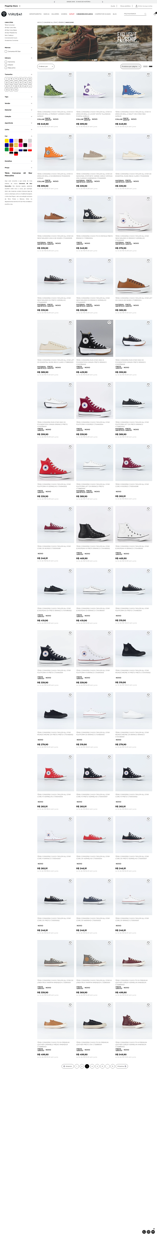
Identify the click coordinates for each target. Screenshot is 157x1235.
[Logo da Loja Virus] (11, 14)
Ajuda (113, 6)
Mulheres (55, 14)
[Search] (145, 14)
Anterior (69, 1066)
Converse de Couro (11, 38)
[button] (54, 2)
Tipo (6, 97)
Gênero (8, 58)
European (29, 194)
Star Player (12, 196)
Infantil (10, 65)
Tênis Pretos (12, 199)
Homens (64, 14)
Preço (7, 168)
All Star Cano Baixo (11, 30)
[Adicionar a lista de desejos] (70, 74)
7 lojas (90, 1)
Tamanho (8, 74)
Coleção (8, 116)
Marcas (7, 48)
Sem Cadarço (9, 35)
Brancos (22, 199)
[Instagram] (148, 1232)
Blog (115, 14)
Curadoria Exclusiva (84, 14)
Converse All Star (14, 51)
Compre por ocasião (103, 14)
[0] (155, 14)
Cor (6, 136)
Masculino (11, 68)
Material (8, 110)
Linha (7, 129)
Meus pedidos (125, 6)
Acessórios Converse (11, 40)
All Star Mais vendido (24, 201)
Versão (7, 103)
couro (21, 188)
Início (39, 22)
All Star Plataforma (11, 32)
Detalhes (8, 161)
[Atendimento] (153, 1232)
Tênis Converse (9, 25)
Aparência (9, 123)
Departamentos (35, 14)
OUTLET (71, 14)
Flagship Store (11, 6)
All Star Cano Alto (10, 27)
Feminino (11, 62)
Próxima (120, 1066)
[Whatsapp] (144, 1232)
